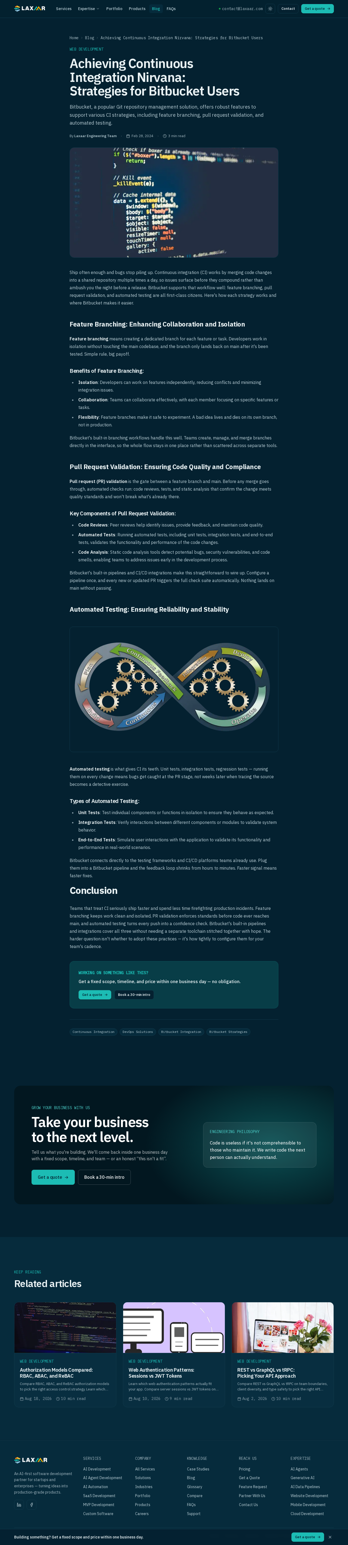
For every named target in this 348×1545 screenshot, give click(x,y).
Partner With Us (252, 1495)
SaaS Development (99, 1495)
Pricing (244, 1469)
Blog (156, 8)
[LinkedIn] (19, 1505)
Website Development (309, 1495)
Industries (144, 1486)
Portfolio (114, 8)
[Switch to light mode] (270, 9)
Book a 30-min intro (134, 994)
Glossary (194, 1486)
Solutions (143, 1477)
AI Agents (299, 1469)
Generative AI (303, 1477)
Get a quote (317, 8)
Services (64, 8)
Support (194, 1513)
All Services (145, 1469)
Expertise (86, 8)
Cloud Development (307, 1513)
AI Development (97, 1469)
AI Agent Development (102, 1477)
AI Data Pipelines (305, 1486)
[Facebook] (31, 1505)
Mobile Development (308, 1504)
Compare (195, 1495)
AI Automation (95, 1486)
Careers (142, 1513)
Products (137, 8)
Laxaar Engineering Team (95, 136)
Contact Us (248, 1504)
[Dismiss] (330, 1537)
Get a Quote (249, 1477)
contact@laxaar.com (242, 8)
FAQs (171, 8)
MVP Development (98, 1504)
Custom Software (98, 1513)
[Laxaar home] (30, 9)
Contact (288, 8)
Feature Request (253, 1486)
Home (74, 37)
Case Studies (198, 1469)
